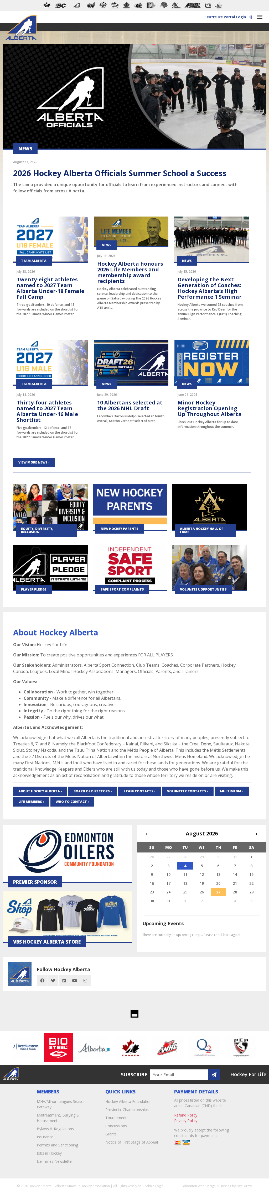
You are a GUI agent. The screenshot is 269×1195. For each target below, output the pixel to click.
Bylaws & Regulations (55, 1128)
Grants (111, 1133)
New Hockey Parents (119, 529)
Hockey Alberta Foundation (128, 1101)
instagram (85, 980)
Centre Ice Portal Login (226, 16)
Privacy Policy (185, 1120)
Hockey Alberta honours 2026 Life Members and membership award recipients (130, 272)
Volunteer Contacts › (187, 791)
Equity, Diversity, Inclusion (37, 530)
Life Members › (31, 801)
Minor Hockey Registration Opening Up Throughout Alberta (210, 408)
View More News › (34, 462)
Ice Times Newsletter (55, 1161)
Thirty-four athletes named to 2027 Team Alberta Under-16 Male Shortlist (47, 411)
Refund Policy (185, 1115)
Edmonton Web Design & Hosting (206, 1186)
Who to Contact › (72, 801)
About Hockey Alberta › (40, 791)
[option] (43, 1047)
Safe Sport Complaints (122, 589)
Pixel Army (244, 1186)
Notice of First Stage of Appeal (131, 1142)
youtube (74, 980)
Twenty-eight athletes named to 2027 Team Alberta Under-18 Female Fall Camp (50, 288)
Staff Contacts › (139, 791)
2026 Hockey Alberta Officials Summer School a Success (119, 173)
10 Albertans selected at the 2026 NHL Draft (130, 405)
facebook (42, 980)
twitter (53, 980)
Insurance (45, 1136)
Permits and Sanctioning (57, 1145)
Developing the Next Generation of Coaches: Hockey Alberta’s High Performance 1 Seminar (210, 288)
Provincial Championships (127, 1109)
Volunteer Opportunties (203, 589)
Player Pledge (33, 589)
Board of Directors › (93, 791)
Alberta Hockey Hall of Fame (201, 530)
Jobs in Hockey (49, 1153)
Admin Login (154, 1186)
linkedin (64, 980)
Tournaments (116, 1117)
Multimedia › (232, 791)
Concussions (116, 1125)
